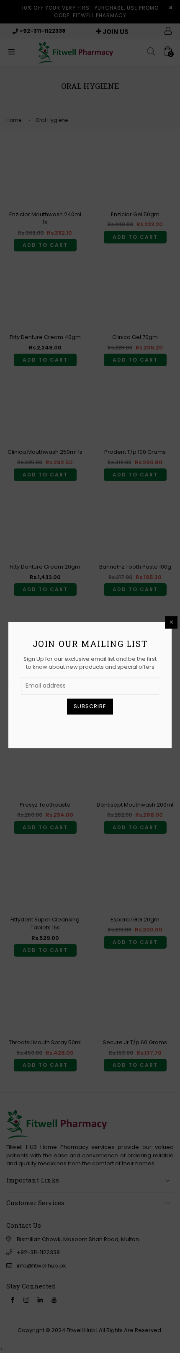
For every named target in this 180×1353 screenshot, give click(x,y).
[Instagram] (97, 727)
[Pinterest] (83, 727)
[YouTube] (111, 727)
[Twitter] (69, 727)
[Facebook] (56, 727)
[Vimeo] (125, 727)
